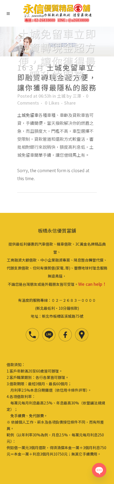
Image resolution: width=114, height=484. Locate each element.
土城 (61, 96)
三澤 (77, 96)
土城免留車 (27, 115)
